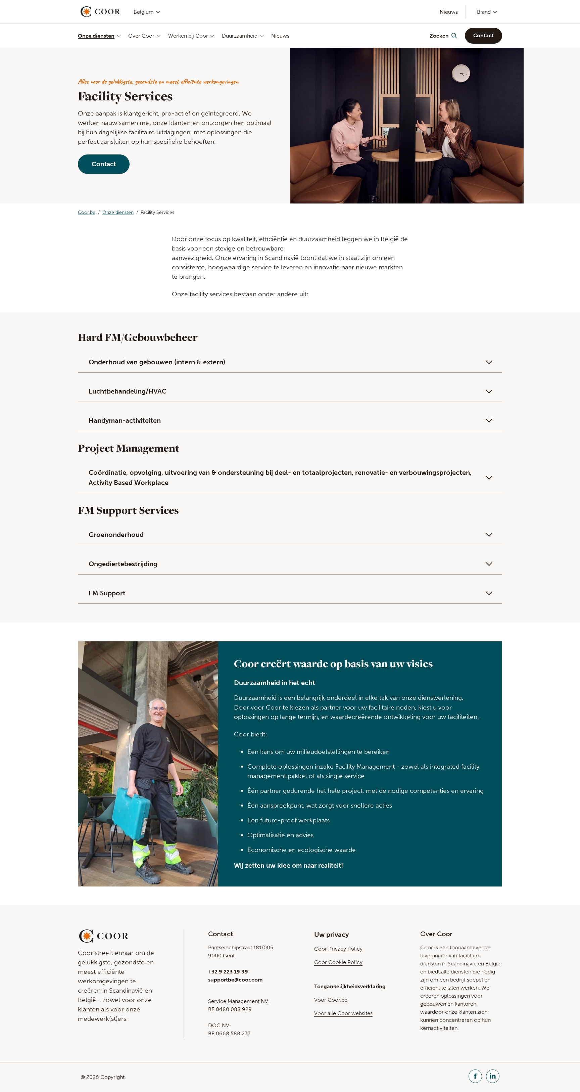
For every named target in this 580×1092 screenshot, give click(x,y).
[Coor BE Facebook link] (475, 1077)
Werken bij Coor (188, 36)
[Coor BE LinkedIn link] (492, 1077)
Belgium (144, 11)
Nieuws (449, 12)
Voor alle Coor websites (343, 1013)
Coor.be (86, 212)
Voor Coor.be (330, 1000)
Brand (484, 11)
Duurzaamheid (239, 36)
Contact (483, 35)
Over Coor (141, 36)
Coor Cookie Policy (338, 962)
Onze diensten (96, 36)
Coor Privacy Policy (338, 949)
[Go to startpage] (100, 11)
